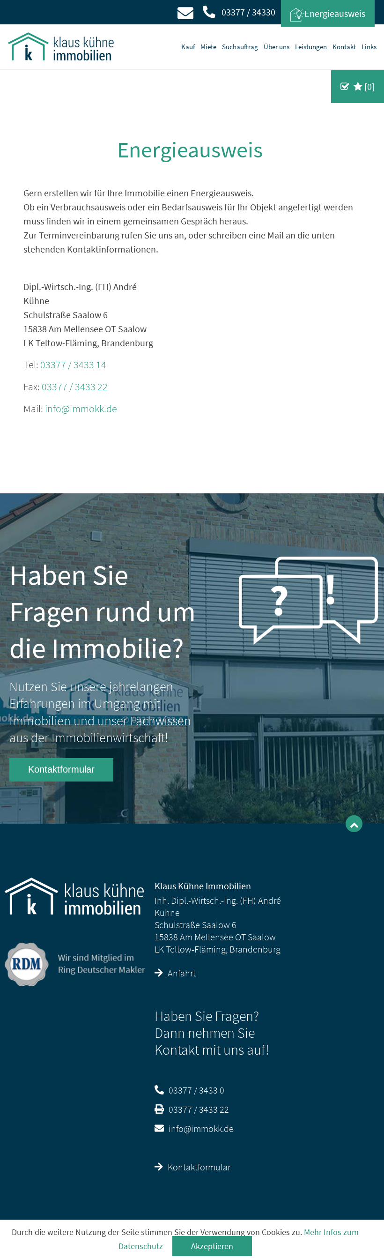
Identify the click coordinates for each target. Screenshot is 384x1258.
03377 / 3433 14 (73, 364)
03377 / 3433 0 (196, 1090)
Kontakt (344, 46)
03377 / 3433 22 (75, 386)
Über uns (276, 46)
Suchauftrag (240, 46)
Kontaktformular (61, 769)
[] (368, 86)
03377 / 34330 (247, 12)
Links (369, 46)
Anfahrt (182, 973)
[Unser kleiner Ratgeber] (309, 599)
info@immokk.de (81, 408)
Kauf (188, 46)
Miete (208, 46)
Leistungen (311, 46)
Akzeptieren (212, 1246)
